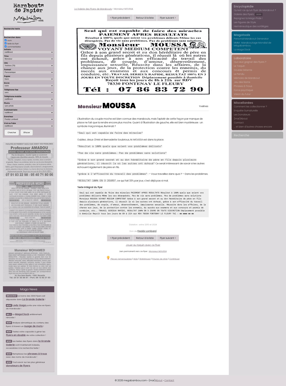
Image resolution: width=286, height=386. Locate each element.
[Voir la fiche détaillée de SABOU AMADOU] (28, 159)
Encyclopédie (244, 6)
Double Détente (243, 70)
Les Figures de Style (245, 22)
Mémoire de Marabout (247, 78)
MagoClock (22, 314)
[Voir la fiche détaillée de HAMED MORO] (28, 212)
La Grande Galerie (33, 299)
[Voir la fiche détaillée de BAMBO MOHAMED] (28, 264)
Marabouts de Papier (28, 7)
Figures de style (160, 258)
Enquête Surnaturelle (246, 110)
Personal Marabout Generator (251, 38)
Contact (239, 122)
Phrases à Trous (243, 86)
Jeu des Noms (242, 82)
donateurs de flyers (18, 365)
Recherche (241, 135)
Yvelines (203, 106)
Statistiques (145, 258)
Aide (135, 258)
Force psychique (243, 90)
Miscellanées (243, 103)
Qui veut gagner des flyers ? (250, 62)
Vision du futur (242, 94)
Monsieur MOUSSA (158, 251)
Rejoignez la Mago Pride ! (248, 18)
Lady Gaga (19, 305)
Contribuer (174, 258)
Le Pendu (239, 74)
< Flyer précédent (120, 18)
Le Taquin (239, 66)
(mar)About (241, 118)
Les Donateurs (242, 114)
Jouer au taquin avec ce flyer (143, 245)
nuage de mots (33, 326)
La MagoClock (242, 49)
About (158, 380)
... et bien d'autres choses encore (253, 126)
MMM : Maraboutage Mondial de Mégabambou (252, 44)
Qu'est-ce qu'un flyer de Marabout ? (255, 10)
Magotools (242, 35)
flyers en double (16, 335)
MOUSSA (119, 105)
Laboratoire (242, 58)
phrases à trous (37, 353)
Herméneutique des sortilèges (251, 26)
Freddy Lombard (146, 231)
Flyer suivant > (168, 18)
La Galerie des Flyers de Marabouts (93, 8)
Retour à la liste (145, 18)
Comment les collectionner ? (250, 106)
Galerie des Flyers (247, 14)
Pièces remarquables (121, 258)
